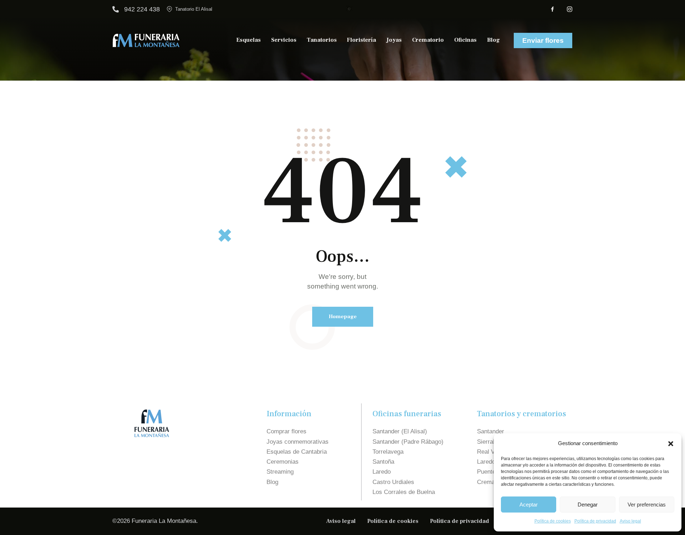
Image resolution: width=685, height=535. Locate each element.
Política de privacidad (595, 521)
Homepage (343, 316)
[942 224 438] (115, 9)
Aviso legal (630, 521)
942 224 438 (142, 9)
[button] (670, 443)
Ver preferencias (647, 504)
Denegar (588, 504)
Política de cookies (552, 521)
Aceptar (528, 504)
